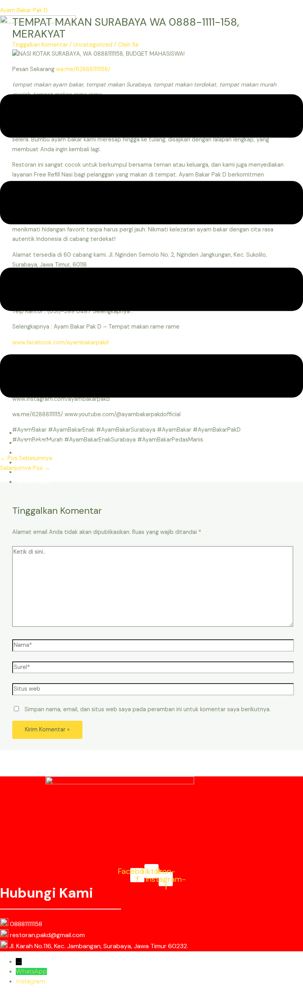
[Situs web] (153, 691)
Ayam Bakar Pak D (24, 10)
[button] (151, 248)
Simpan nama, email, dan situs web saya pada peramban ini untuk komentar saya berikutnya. (147, 709)
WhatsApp (31, 971)
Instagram (30, 981)
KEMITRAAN (34, 482)
